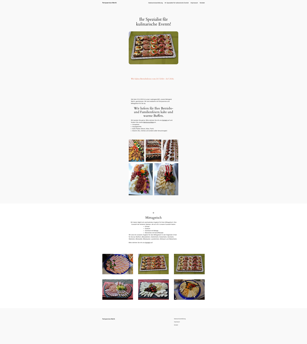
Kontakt (202, 3)
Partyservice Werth (109, 3)
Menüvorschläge (148, 122)
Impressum (194, 3)
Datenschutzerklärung (155, 3)
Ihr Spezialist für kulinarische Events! (177, 3)
